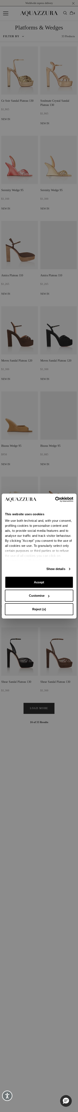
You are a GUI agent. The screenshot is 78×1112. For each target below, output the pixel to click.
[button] (66, 1101)
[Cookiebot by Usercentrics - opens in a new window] (55, 499)
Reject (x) (39, 609)
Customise (37, 595)
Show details (55, 569)
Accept (39, 582)
